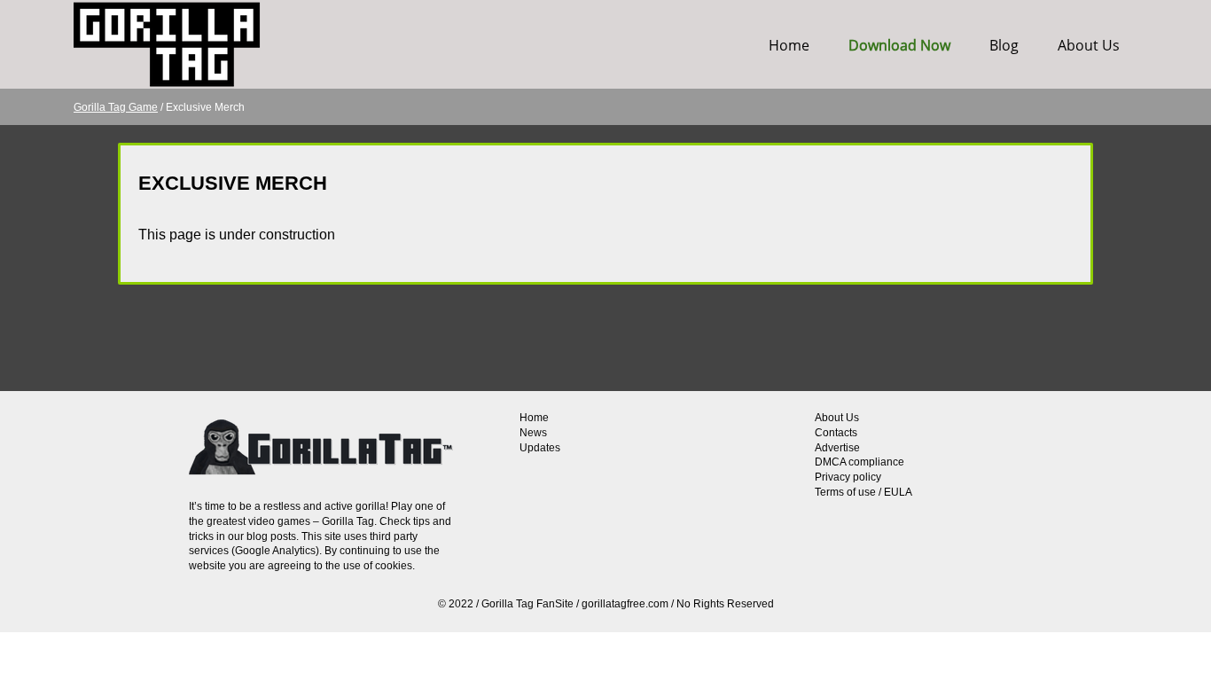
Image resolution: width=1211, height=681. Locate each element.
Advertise (837, 448)
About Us (1089, 45)
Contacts (836, 433)
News (533, 433)
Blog (1004, 45)
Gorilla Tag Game (116, 107)
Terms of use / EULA (863, 492)
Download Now (899, 45)
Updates (540, 448)
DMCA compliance (859, 462)
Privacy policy (848, 477)
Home (789, 45)
